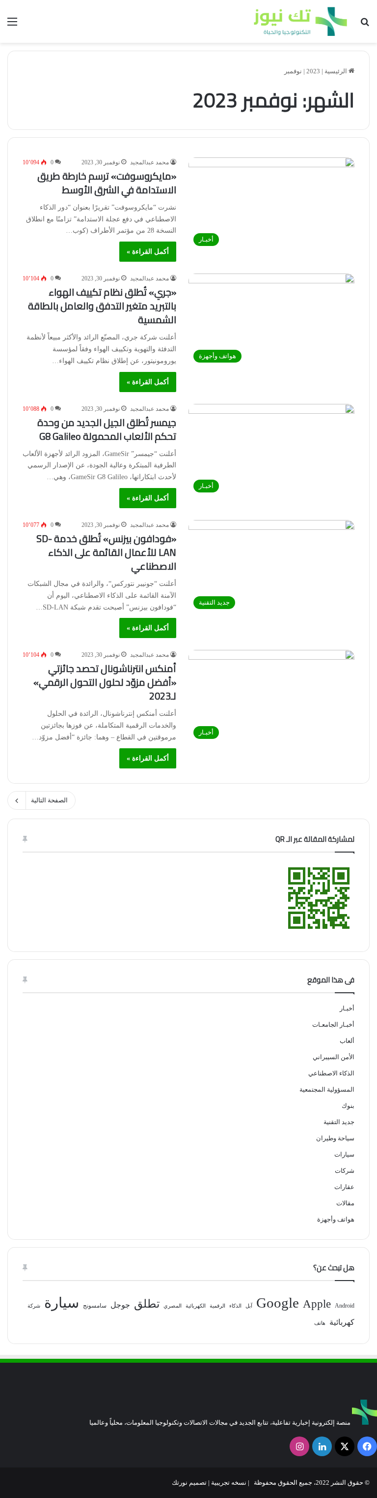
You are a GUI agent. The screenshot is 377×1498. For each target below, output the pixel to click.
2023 (313, 71)
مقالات (345, 1203)
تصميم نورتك (189, 1482)
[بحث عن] (365, 25)
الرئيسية (336, 71)
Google (277, 1303)
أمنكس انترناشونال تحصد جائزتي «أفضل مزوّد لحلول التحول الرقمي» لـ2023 (104, 682)
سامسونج (95, 1305)
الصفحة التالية (49, 800)
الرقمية (217, 1306)
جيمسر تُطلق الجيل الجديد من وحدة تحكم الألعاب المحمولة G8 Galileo (106, 429)
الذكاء (235, 1306)
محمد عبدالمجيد (149, 162)
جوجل (120, 1305)
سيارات (344, 1154)
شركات (344, 1170)
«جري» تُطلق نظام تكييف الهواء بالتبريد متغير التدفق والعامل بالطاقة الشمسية (102, 306)
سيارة (61, 1303)
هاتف (319, 1323)
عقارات (344, 1187)
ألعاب (347, 1040)
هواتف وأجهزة (335, 1219)
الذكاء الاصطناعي (331, 1073)
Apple (317, 1304)
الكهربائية (196, 1306)
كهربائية (341, 1322)
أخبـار (347, 1008)
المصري (172, 1306)
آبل (248, 1306)
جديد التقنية (338, 1122)
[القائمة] (12, 25)
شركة (33, 1306)
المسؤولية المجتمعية (326, 1089)
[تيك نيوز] (300, 21)
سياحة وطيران (335, 1138)
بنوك (348, 1105)
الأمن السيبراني (333, 1057)
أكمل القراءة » (148, 251)
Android (344, 1305)
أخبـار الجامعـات (333, 1024)
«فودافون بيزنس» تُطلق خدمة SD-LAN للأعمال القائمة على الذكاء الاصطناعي (106, 552)
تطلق (147, 1304)
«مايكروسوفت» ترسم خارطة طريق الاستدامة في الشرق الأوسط (106, 183)
